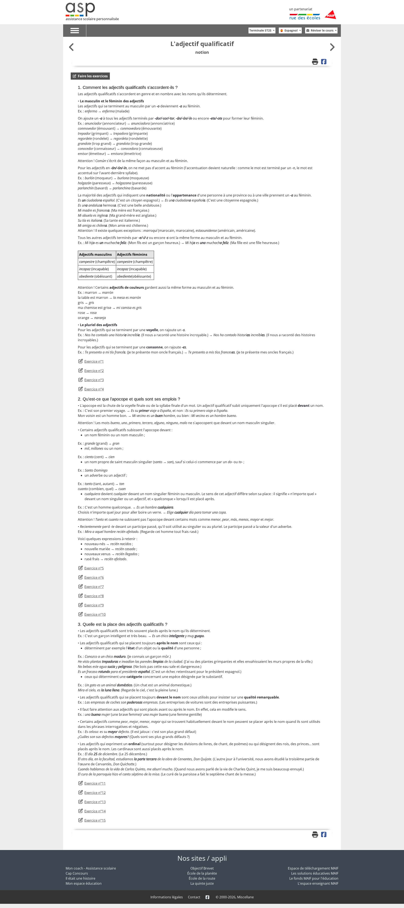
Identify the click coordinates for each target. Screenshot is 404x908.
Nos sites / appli (202, 858)
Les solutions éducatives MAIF (314, 873)
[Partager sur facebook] (324, 62)
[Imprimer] (315, 62)
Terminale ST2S (260, 30)
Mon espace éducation (84, 883)
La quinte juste (202, 883)
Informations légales (166, 897)
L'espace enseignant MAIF (318, 883)
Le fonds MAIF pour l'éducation (313, 878)
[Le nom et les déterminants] (72, 47)
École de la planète (202, 873)
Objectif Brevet (202, 868)
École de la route (202, 878)
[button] (90, 76)
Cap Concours (77, 873)
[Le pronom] (332, 47)
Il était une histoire (80, 878)
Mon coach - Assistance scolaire (91, 868)
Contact (194, 897)
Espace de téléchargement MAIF (313, 868)
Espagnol (291, 30)
